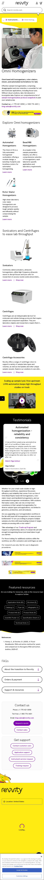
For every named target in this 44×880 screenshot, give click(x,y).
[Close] (41, 856)
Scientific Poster (12, 618)
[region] (22, 867)
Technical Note (22, 623)
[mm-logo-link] (22, 3)
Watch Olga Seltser (12, 461)
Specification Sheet (31, 618)
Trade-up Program (26, 527)
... (3, 20)
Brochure (31, 602)
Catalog (10, 607)
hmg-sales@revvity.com (11, 106)
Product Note (30, 612)
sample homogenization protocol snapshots (19, 98)
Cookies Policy (18, 866)
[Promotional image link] (22, 113)
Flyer (21, 607)
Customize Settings (22, 876)
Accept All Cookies (22, 870)
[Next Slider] (27, 481)
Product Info (14, 612)
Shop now (19, 280)
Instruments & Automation (18, 20)
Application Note (15, 602)
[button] (37, 3)
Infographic (33, 607)
